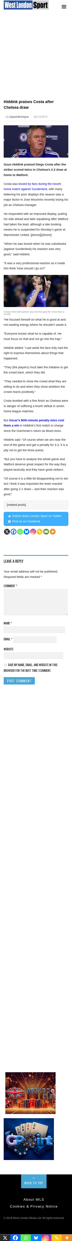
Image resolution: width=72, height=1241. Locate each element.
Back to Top (33, 1183)
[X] (7, 532)
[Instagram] (33, 532)
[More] (53, 532)
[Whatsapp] (20, 532)
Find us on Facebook (26, 521)
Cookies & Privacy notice (34, 1206)
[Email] (46, 532)
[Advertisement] (36, 58)
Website (8, 649)
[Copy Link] (40, 532)
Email (8, 639)
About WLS (33, 1199)
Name (8, 623)
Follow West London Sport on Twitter (36, 516)
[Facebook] (13, 532)
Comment (10, 586)
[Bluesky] (26, 532)
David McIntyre (19, 117)
